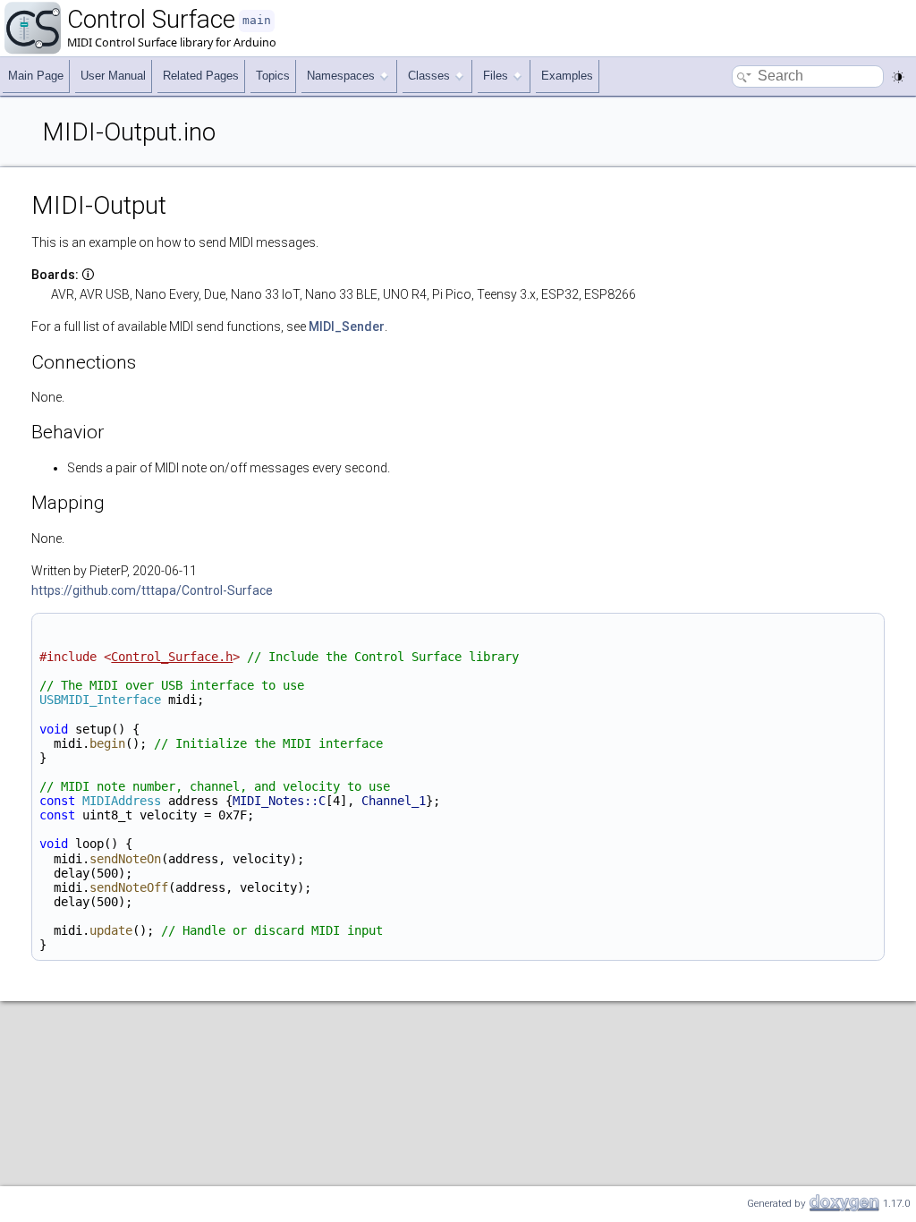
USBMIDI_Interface (100, 699)
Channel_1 (393, 800)
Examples (567, 75)
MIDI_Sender (347, 326)
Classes (429, 75)
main (256, 20)
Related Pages (201, 75)
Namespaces (341, 75)
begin (107, 743)
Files (495, 75)
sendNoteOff (128, 887)
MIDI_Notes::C (279, 800)
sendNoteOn (125, 859)
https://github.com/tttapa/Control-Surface (152, 590)
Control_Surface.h (172, 656)
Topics (273, 75)
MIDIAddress (121, 800)
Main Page (36, 75)
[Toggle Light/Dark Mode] (898, 77)
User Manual (113, 75)
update (110, 930)
